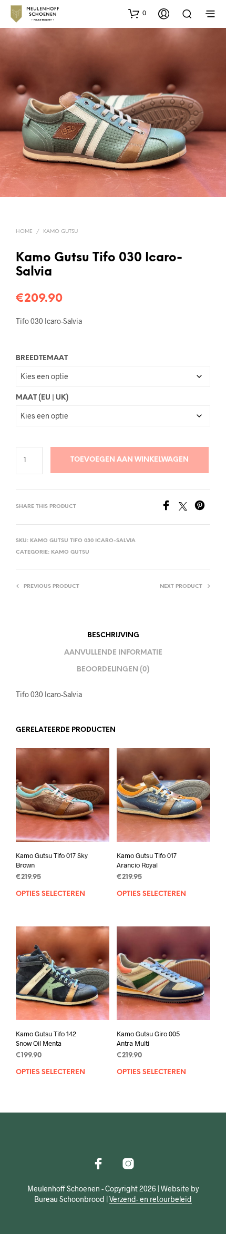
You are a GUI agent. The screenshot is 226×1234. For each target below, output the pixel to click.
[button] (137, 13)
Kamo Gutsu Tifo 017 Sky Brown (52, 860)
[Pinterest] (202, 507)
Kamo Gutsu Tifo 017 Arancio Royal (147, 860)
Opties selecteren (50, 893)
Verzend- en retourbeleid (150, 1199)
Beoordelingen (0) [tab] (113, 669)
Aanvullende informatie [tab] (113, 652)
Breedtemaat (42, 358)
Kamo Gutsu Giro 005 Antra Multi (148, 1038)
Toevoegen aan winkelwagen (129, 459)
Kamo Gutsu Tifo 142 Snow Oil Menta (46, 1038)
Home (24, 231)
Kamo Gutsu (60, 231)
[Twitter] (186, 507)
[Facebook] (170, 507)
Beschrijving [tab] (113, 635)
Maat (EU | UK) (42, 397)
